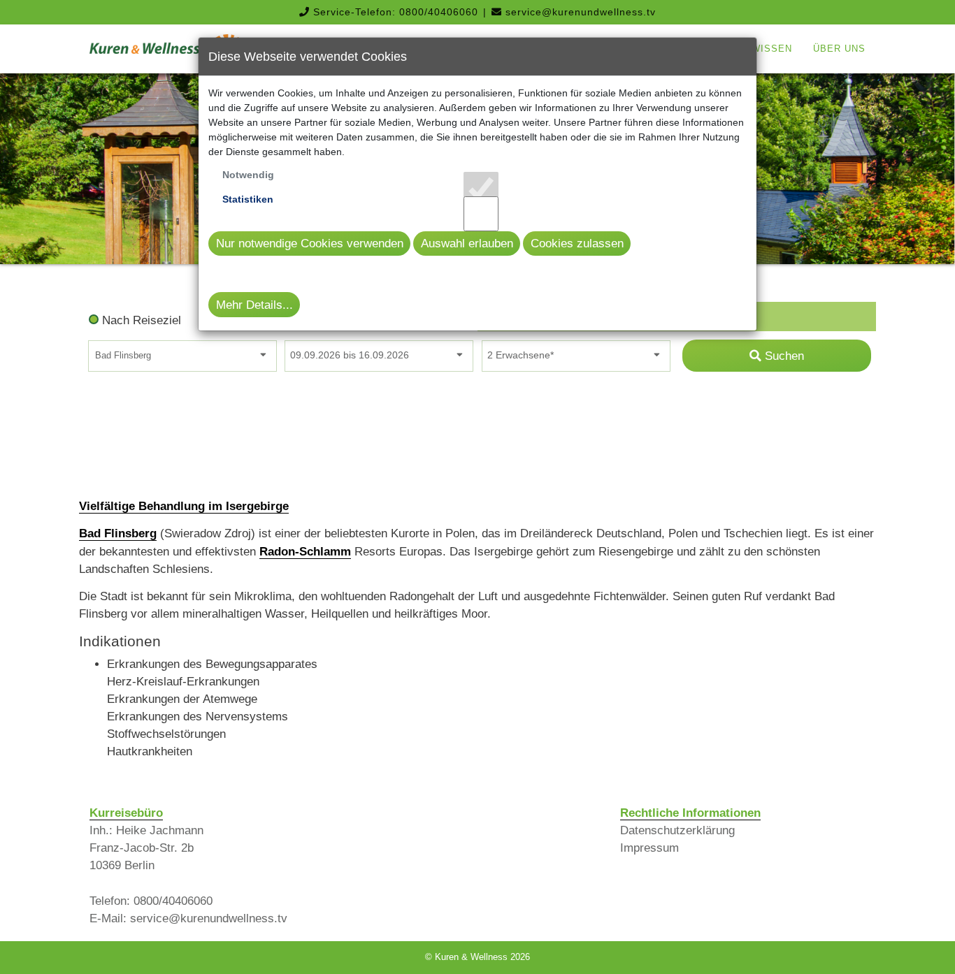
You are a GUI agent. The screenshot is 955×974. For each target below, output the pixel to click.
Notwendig (248, 174)
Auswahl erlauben (467, 243)
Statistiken (247, 199)
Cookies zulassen (577, 243)
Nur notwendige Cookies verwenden (309, 243)
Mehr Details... (254, 305)
